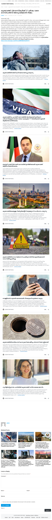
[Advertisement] (26, 411)
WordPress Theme (29, 515)
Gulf (9, 517)
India (13, 517)
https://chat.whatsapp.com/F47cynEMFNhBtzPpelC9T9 (15, 40)
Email (28, 490)
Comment (3, 476)
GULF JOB (38, 517)
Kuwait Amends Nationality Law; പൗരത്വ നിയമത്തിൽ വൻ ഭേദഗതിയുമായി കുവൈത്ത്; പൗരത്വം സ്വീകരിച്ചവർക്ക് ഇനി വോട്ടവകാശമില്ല (43, 463)
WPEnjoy (36, 515)
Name (2, 490)
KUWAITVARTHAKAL (8, 4)
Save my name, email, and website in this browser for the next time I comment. (19, 501)
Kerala (22, 517)
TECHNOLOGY (27, 517)
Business (33, 517)
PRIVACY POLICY (44, 517)
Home (2, 6)
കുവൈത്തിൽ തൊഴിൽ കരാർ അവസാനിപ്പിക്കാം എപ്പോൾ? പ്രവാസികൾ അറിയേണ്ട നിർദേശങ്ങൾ (25, 445)
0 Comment (19, 15)
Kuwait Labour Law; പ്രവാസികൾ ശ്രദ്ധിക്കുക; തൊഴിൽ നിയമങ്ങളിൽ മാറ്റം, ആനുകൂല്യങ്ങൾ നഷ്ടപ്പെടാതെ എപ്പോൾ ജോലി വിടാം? (25, 463)
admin (6, 15)
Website (3, 496)
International (17, 517)
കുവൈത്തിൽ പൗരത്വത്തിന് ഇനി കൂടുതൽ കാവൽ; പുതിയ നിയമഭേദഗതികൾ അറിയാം (8, 445)
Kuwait (6, 6)
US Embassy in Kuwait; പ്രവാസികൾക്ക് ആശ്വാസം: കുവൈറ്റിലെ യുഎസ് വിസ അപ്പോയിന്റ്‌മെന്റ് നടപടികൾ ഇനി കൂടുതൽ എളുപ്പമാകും (42, 445)
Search (3, 508)
